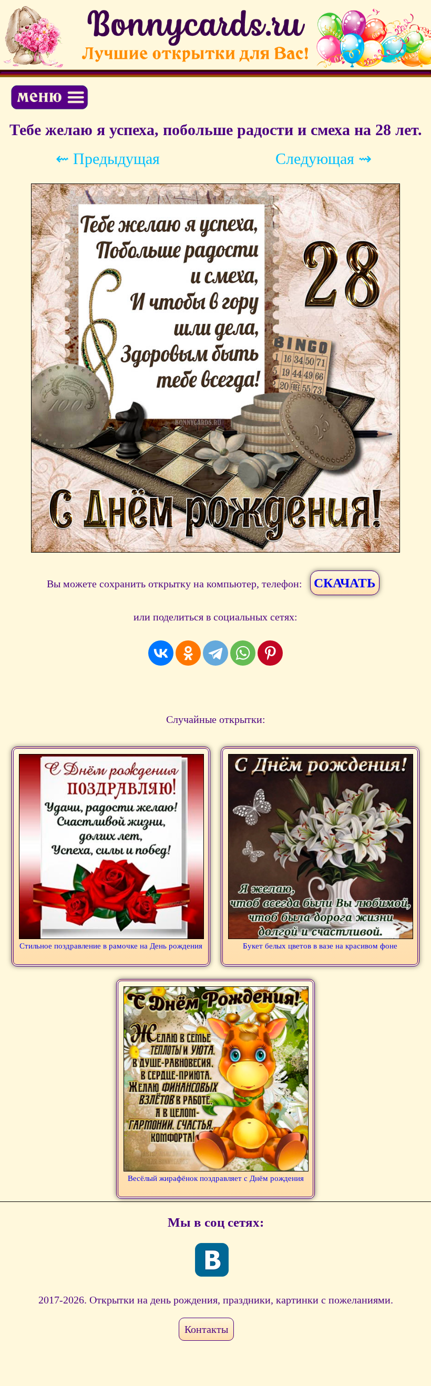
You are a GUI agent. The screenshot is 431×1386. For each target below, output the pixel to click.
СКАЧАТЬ (345, 583)
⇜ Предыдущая (108, 158)
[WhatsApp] (242, 653)
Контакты (206, 1329)
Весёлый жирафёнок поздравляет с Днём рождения (216, 1178)
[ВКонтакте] (160, 653)
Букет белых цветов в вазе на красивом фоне (320, 946)
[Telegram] (215, 653)
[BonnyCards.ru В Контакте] (212, 1260)
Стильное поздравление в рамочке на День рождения (110, 946)
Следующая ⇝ (323, 158)
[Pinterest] (270, 653)
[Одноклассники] (188, 653)
